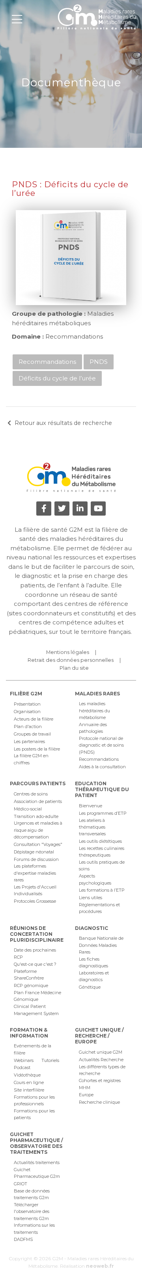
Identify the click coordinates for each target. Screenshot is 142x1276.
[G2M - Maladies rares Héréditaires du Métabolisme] (96, 17)
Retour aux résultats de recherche (63, 423)
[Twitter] (61, 508)
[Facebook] (43, 508)
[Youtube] (98, 508)
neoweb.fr (100, 1266)
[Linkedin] (80, 508)
